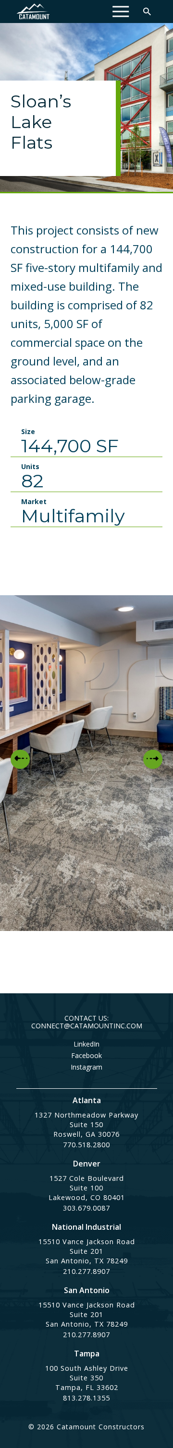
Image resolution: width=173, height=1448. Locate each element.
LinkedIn (86, 1044)
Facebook (86, 1056)
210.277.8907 (86, 1271)
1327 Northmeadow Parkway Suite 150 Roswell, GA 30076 (86, 1124)
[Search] (147, 11)
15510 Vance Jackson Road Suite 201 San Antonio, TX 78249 (86, 1251)
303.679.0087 (86, 1208)
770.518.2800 (86, 1144)
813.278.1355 (86, 1397)
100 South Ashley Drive (86, 1368)
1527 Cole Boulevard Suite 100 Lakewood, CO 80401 (87, 1188)
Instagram (86, 1067)
